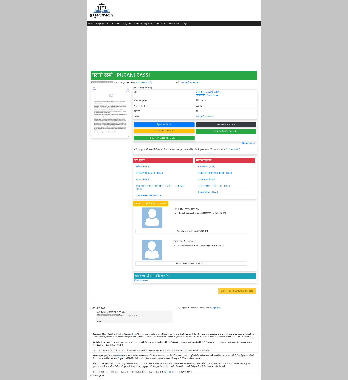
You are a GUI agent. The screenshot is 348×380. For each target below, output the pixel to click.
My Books (148, 23)
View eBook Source (226, 124)
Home (91, 23)
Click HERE (188, 350)
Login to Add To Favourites (226, 131)
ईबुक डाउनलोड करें (164, 124)
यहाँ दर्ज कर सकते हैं (232, 149)
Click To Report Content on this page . (237, 291)
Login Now (216, 308)
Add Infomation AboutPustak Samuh (191, 263)
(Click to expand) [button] (141, 280)
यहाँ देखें (119, 355)
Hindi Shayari (174, 23)
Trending (138, 23)
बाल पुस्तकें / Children (190, 82)
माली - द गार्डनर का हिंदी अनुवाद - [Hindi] (214, 186)
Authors (115, 23)
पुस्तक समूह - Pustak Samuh (207, 95)
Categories (126, 23)
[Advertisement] (174, 47)
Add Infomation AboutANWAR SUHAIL (192, 231)
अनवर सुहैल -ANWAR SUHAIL (208, 92)
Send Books (161, 23)
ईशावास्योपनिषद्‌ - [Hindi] (208, 192)
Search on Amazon (164, 131)
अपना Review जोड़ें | (144, 82)
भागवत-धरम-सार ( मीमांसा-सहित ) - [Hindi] (215, 173)
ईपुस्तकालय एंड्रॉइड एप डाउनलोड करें (164, 138)
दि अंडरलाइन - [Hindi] (206, 166)
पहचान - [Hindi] (142, 179)
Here (134, 334)
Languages (100, 23)
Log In (185, 23)
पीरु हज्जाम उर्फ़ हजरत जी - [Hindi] (149, 173)
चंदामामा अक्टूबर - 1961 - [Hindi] (148, 195)
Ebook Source (248, 143)
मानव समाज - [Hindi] (206, 179)
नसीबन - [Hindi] (142, 166)
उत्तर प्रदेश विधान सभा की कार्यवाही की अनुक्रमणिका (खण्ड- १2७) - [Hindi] (160, 187)
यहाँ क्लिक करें (169, 372)
